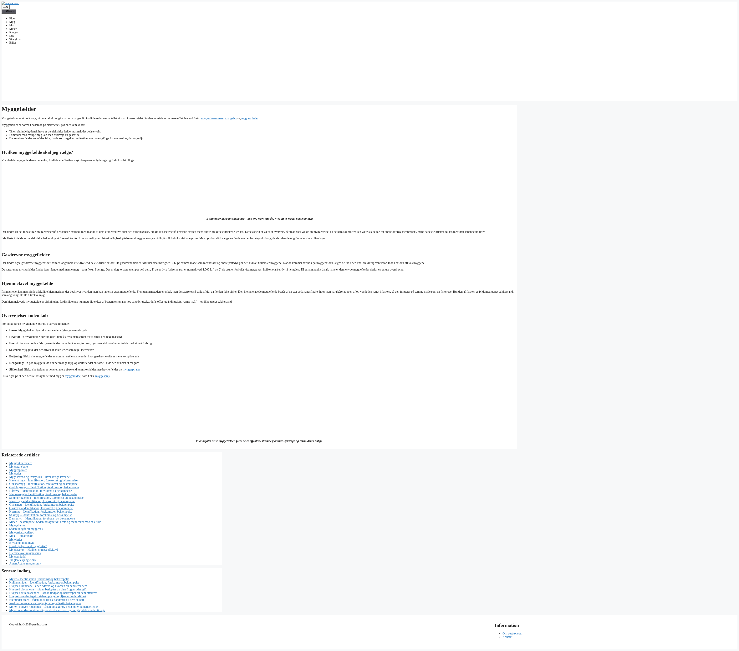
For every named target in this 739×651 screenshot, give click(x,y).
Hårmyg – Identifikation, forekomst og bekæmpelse (40, 490)
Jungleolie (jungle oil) (22, 560)
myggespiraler (249, 118)
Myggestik (15, 539)
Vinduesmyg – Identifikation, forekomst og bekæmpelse (43, 494)
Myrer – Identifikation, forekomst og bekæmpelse (39, 579)
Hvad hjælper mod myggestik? (28, 546)
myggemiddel (73, 376)
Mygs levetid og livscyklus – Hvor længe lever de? (40, 477)
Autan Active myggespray (25, 563)
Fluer (12, 18)
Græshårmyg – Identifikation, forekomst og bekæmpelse (43, 483)
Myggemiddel (17, 556)
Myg (12, 21)
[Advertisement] (369, 74)
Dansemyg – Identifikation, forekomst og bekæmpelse (42, 518)
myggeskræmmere (212, 118)
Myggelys (15, 473)
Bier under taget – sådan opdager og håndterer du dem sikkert (46, 599)
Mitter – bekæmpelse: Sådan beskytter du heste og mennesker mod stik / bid (55, 522)
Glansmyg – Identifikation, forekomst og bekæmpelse (41, 504)
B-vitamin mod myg (21, 542)
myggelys (231, 118)
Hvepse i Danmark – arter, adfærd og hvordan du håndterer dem (48, 586)
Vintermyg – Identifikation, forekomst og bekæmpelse (42, 501)
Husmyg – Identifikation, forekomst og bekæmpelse (40, 511)
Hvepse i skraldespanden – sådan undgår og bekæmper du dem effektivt (53, 592)
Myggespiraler (18, 470)
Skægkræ (15, 39)
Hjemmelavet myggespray (25, 553)
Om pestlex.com (512, 633)
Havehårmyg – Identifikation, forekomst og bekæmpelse (43, 480)
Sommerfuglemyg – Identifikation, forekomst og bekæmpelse (46, 497)
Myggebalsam (17, 525)
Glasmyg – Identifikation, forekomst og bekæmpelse (41, 508)
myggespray (102, 376)
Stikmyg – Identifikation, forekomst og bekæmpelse (40, 515)
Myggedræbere (18, 466)
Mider (13, 28)
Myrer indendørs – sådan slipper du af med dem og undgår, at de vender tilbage (57, 610)
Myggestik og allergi (21, 532)
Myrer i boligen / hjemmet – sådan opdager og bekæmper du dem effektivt (54, 606)
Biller (12, 42)
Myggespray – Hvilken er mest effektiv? (33, 549)
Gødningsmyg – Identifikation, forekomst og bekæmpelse (44, 487)
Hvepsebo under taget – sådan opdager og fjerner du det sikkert (47, 596)
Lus (11, 35)
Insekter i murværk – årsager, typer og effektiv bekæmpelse (45, 603)
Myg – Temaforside (21, 535)
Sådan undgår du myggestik (26, 528)
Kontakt (507, 637)
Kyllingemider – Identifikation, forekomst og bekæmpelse (44, 582)
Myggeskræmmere (20, 463)
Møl (11, 25)
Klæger (13, 32)
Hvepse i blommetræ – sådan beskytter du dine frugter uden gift (47, 589)
